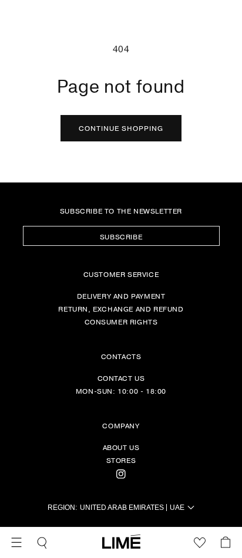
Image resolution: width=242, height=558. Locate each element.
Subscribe (121, 236)
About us (121, 447)
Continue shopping (121, 128)
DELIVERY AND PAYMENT (121, 295)
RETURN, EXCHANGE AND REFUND (120, 308)
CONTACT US (121, 378)
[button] (16, 543)
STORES (121, 460)
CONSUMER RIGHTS (121, 321)
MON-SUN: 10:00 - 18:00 (121, 390)
